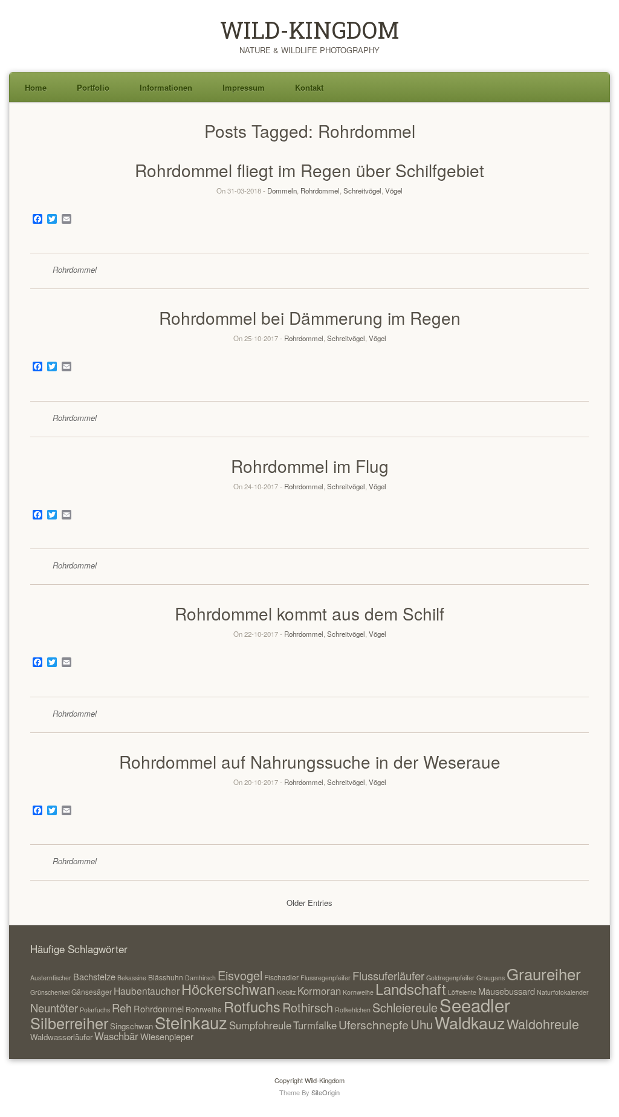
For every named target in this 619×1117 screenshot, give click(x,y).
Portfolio (93, 87)
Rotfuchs (252, 1006)
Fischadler (281, 977)
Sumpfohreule (260, 1025)
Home (36, 87)
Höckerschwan (228, 989)
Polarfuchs (95, 1009)
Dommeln (282, 190)
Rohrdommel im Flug (310, 466)
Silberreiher (69, 1023)
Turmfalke (315, 1025)
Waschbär (116, 1036)
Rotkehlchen (353, 1009)
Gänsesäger (91, 991)
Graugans (490, 977)
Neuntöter (54, 1007)
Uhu (421, 1024)
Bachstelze (94, 976)
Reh (122, 1007)
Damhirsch (200, 977)
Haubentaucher (147, 990)
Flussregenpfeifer (325, 977)
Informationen (166, 87)
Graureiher (544, 973)
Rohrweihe (204, 1009)
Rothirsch (307, 1007)
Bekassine (131, 977)
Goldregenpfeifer (450, 977)
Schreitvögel (362, 190)
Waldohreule (543, 1023)
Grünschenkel (50, 992)
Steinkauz (191, 1022)
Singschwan (131, 1026)
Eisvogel (240, 975)
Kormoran (319, 990)
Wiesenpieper (166, 1036)
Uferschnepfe (374, 1024)
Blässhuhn (165, 977)
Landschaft (410, 988)
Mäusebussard (506, 991)
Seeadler (474, 1004)
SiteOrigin (325, 1092)
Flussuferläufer (388, 975)
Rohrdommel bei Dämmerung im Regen (310, 317)
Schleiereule (405, 1007)
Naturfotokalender (563, 992)
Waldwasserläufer (61, 1037)
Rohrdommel (320, 190)
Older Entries (309, 902)
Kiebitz (286, 992)
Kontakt (309, 87)
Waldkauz (470, 1022)
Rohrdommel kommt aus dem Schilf (309, 613)
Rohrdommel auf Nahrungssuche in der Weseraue (310, 761)
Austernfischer (50, 977)
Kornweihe (358, 992)
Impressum (243, 87)
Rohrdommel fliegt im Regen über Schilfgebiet (309, 170)
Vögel (394, 190)
